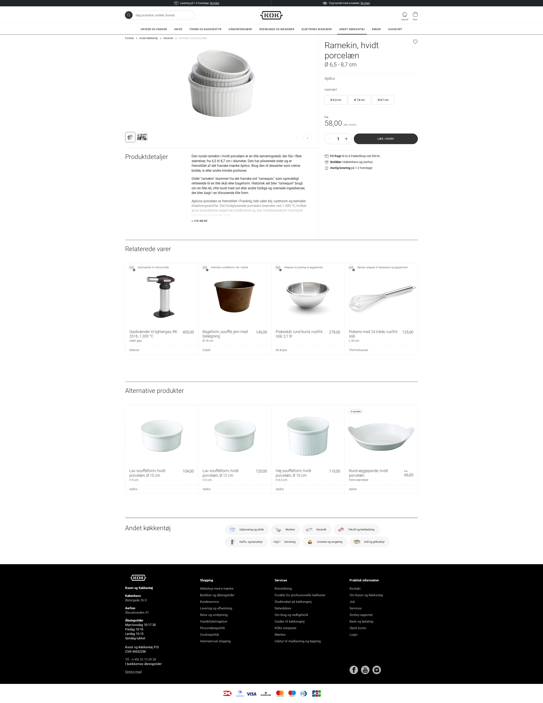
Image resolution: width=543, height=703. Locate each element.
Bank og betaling (361, 621)
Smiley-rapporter (361, 615)
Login (353, 635)
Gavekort (395, 29)
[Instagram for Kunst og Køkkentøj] (376, 670)
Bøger (376, 29)
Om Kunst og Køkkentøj (366, 595)
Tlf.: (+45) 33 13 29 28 (140, 659)
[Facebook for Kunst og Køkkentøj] (354, 670)
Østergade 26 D (136, 600)
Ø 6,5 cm (335, 99)
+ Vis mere (200, 220)
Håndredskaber (240, 29)
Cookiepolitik (209, 635)
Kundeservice (209, 602)
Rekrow (134, 350)
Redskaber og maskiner (276, 29)
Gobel (206, 350)
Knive (178, 29)
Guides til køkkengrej (290, 621)
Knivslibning (283, 589)
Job (352, 602)
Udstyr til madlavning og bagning (298, 641)
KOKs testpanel (285, 628)
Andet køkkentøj (352, 29)
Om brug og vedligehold (291, 615)
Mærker (280, 635)
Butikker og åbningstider (217, 595)
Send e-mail (133, 672)
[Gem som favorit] (415, 41)
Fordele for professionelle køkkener (300, 595)
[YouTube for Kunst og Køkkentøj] (365, 670)
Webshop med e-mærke (217, 589)
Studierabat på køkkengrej (293, 602)
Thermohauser (358, 350)
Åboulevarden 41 (137, 612)
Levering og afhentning (216, 608)
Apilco (330, 78)
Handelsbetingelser (213, 621)
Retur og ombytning (214, 615)
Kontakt (355, 589)
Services (356, 608)
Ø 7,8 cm (359, 99)
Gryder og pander (154, 29)
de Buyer (281, 350)
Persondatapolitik (212, 628)
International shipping (215, 641)
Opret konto (358, 628)
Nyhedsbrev (283, 608)
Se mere (214, 3)
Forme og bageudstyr (205, 29)
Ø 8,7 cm (383, 99)
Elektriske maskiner (317, 29)
